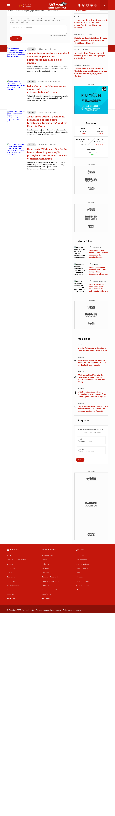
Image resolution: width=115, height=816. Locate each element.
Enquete (83, 420)
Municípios (85, 241)
